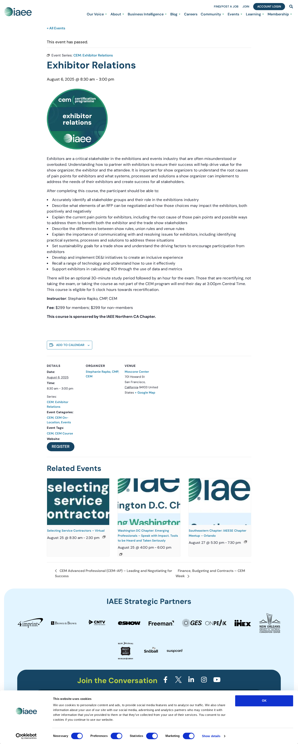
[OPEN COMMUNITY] (223, 14)
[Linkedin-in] (191, 679)
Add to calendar (70, 345)
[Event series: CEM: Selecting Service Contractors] (104, 537)
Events (66, 422)
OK (264, 700)
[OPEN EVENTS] (241, 14)
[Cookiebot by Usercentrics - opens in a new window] (26, 736)
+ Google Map (145, 393)
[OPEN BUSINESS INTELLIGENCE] (166, 14)
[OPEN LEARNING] (263, 14)
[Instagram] (204, 679)
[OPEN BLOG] (179, 14)
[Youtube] (217, 679)
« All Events (56, 28)
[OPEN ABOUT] (123, 14)
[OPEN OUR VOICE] (106, 14)
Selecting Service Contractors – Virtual (76, 531)
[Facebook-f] (165, 679)
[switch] (116, 736)
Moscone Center (137, 372)
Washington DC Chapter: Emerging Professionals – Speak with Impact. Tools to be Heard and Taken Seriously (148, 536)
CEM (50, 418)
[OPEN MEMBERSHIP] (291, 14)
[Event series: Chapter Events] (120, 554)
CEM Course (64, 433)
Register (61, 446)
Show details (211, 736)
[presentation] (78, 501)
